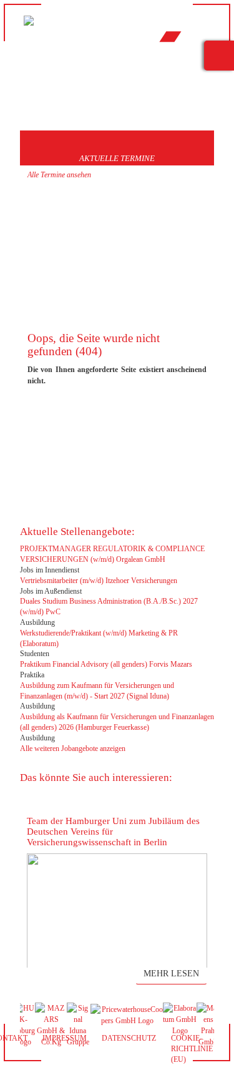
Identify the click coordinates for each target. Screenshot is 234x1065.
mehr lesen (171, 973)
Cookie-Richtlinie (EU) (192, 1049)
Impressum (64, 1038)
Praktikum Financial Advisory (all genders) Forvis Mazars (106, 664)
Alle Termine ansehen (59, 174)
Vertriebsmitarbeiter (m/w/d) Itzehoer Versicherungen (98, 580)
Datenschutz (129, 1038)
